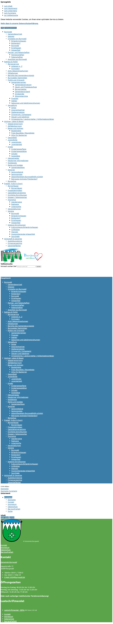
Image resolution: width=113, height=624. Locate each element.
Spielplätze (15, 156)
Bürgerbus (12, 181)
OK (2, 27)
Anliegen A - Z (16, 66)
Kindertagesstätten (19, 151)
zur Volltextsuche (11, 15)
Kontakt (11, 502)
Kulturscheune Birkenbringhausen (24, 227)
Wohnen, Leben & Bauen (14, 121)
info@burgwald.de (14, 577)
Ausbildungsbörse (15, 241)
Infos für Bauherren (19, 135)
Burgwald (8, 32)
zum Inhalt (8, 6)
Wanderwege (16, 202)
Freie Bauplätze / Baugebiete (22, 133)
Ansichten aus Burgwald (17, 59)
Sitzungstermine (21, 96)
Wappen (11, 36)
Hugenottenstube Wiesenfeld (23, 234)
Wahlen (14, 101)
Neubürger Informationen (18, 160)
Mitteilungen (13, 73)
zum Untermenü (10, 10)
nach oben (5, 518)
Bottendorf (15, 43)
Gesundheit (12, 137)
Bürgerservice (13, 64)
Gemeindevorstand (22, 91)
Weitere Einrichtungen (17, 225)
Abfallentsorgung (15, 126)
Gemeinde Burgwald (9, 562)
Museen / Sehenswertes (17, 197)
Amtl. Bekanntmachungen (18, 71)
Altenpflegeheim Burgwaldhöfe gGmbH (27, 176)
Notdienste (12, 163)
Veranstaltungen (14, 209)
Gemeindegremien (18, 82)
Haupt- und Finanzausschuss (26, 87)
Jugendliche (12, 140)
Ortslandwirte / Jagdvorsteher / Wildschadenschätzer (32, 119)
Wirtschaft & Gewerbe (13, 239)
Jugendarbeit (16, 144)
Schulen (14, 153)
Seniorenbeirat (17, 172)
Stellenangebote (17, 112)
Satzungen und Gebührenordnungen (25, 103)
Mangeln (14, 232)
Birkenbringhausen (18, 41)
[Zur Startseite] (21, 262)
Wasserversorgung (15, 124)
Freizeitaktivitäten (15, 190)
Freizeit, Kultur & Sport (13, 183)
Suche (10, 511)
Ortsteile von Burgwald (17, 38)
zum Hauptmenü (10, 8)
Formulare (15, 68)
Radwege (15, 204)
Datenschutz (13, 506)
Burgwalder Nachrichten (17, 78)
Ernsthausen (16, 48)
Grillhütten (15, 229)
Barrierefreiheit (14, 509)
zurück (11, 518)
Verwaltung (12, 105)
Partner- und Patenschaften (18, 52)
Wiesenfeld (15, 50)
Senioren (11, 170)
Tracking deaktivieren (10, 27)
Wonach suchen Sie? (9, 266)
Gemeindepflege (18, 167)
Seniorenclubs (16, 174)
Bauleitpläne (16, 130)
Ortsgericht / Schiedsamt (21, 114)
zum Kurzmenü (10, 13)
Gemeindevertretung (23, 84)
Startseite (5, 491)
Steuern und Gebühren (20, 117)
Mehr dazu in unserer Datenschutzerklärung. (19, 23)
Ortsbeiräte (19, 94)
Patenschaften (17, 57)
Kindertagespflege (18, 149)
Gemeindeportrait (15, 34)
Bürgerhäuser (13, 186)
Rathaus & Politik (11, 61)
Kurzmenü (13, 491)
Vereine (11, 211)
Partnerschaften (17, 55)
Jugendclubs (16, 142)
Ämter (13, 107)
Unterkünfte (16, 206)
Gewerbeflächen (14, 245)
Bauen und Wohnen (15, 128)
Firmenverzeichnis (15, 243)
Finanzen (14, 98)
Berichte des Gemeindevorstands (21, 75)
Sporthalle (15, 236)
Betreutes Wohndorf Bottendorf (24, 179)
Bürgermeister (20, 89)
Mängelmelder (13, 158)
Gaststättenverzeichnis (17, 193)
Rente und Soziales (15, 165)
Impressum (12, 504)
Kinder (10, 147)
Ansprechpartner (18, 110)
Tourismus (12, 199)
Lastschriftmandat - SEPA (14, 610)
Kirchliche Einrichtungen (17, 195)
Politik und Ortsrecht (16, 80)
